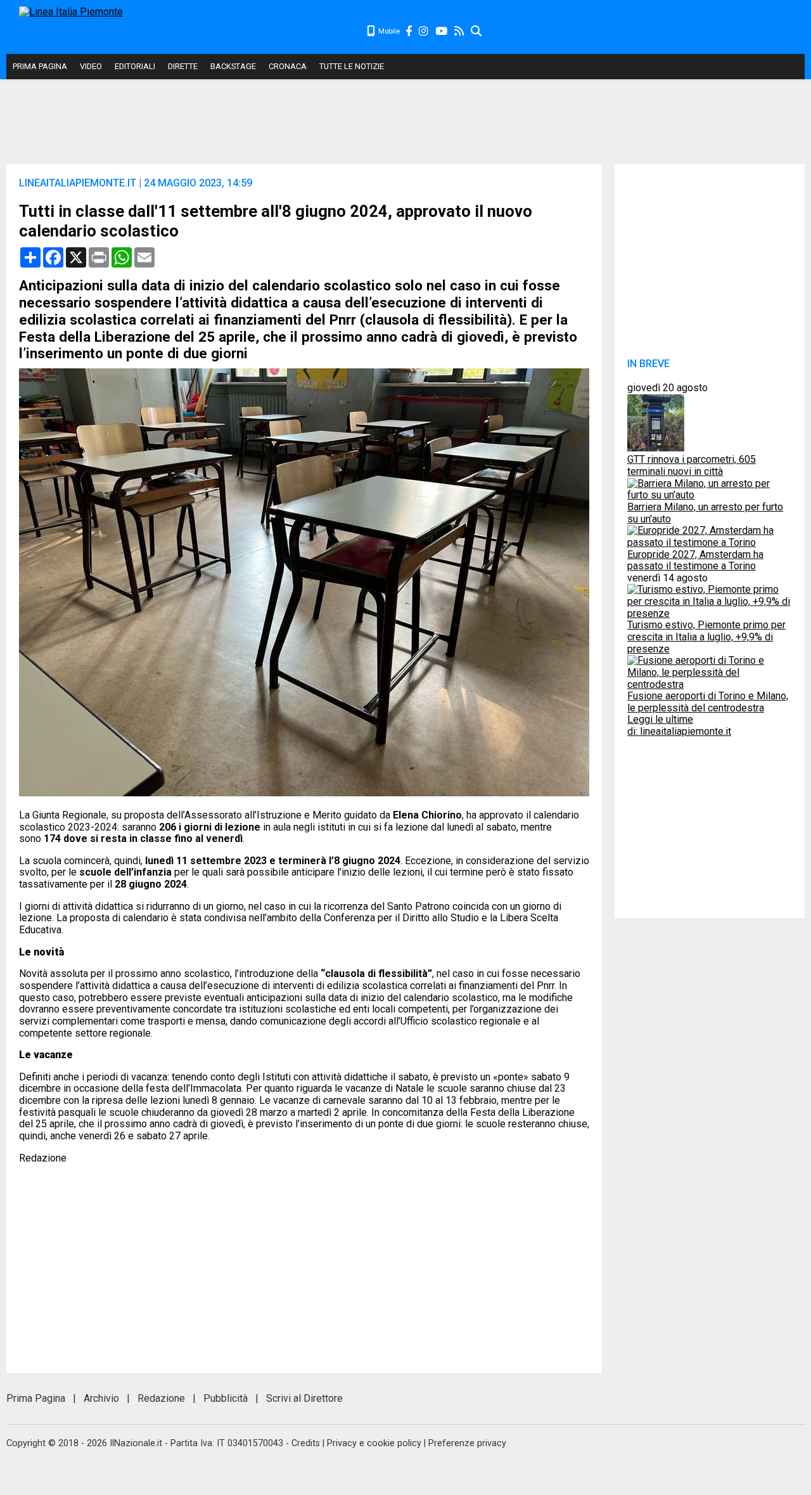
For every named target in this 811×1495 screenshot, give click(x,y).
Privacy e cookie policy (374, 1443)
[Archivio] (477, 31)
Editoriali (135, 66)
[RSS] (459, 31)
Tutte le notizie (351, 66)
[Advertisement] (643, 32)
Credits (305, 1443)
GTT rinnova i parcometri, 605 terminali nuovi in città (691, 465)
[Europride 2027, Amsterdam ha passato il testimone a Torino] (709, 542)
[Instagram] (424, 31)
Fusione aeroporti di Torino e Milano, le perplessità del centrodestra (707, 702)
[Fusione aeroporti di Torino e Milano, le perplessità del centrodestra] (709, 684)
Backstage (233, 66)
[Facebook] (409, 31)
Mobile (388, 31)
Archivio (101, 1398)
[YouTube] (442, 31)
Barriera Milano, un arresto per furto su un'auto (705, 513)
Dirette (183, 66)
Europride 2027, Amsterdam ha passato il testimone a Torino (695, 560)
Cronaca (288, 66)
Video (91, 66)
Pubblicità (225, 1398)
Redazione (161, 1398)
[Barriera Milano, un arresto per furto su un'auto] (709, 495)
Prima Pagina (40, 66)
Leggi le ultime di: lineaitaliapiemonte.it (679, 725)
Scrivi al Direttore (304, 1398)
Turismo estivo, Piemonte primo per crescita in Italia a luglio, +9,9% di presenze (706, 636)
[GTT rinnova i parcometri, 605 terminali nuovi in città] (655, 448)
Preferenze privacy (467, 1443)
